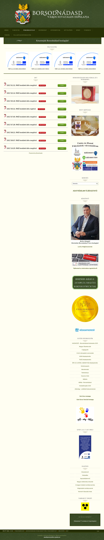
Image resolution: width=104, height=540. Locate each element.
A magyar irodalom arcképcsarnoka (85, 485)
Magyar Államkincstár (85, 346)
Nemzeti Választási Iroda (85, 491)
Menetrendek (85, 369)
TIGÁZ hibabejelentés (85, 359)
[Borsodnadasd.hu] (52, 14)
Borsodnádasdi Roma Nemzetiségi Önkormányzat (41, 531)
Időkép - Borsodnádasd (85, 382)
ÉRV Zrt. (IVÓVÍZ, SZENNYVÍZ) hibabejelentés (85, 363)
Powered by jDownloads (35, 153)
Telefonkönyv (85, 372)
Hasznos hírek (85, 376)
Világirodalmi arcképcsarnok (85, 488)
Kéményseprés (85, 366)
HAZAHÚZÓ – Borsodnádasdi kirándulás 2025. (85, 343)
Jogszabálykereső (85, 478)
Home (11, 531)
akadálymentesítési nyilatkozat (52, 537)
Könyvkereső (85, 472)
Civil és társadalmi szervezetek (85, 353)
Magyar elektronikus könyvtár (85, 481)
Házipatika (85, 475)
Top (98, 531)
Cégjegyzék (85, 350)
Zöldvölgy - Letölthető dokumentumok (85, 389)
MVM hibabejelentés (85, 356)
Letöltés (62, 85)
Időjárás (85, 379)
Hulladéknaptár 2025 (85, 386)
